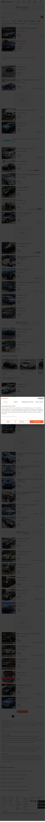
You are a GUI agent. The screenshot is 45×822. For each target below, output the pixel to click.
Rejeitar (8, 421)
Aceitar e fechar (36, 421)
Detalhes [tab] (15, 401)
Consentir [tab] (5, 401)
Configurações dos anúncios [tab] (28, 401)
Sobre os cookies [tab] (39, 401)
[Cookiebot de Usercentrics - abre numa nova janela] (38, 398)
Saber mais (22, 421)
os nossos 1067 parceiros (9, 407)
